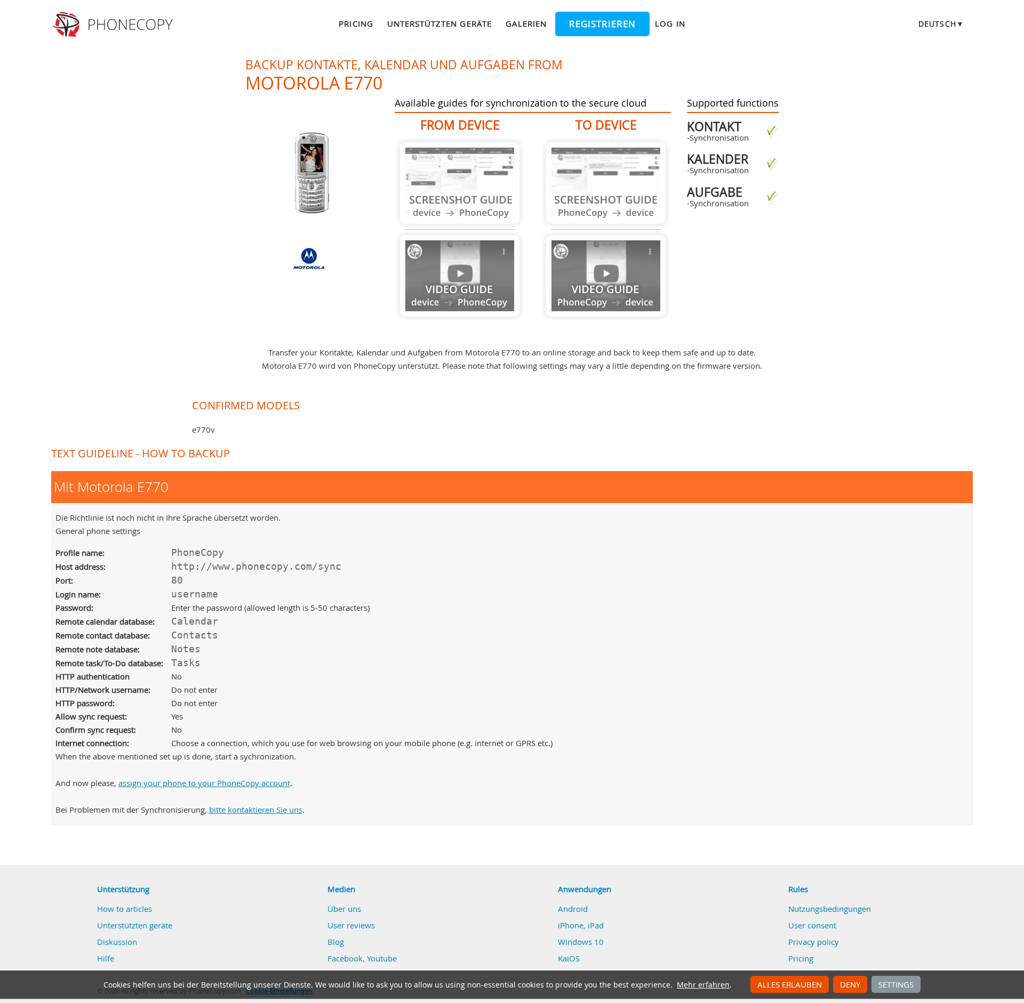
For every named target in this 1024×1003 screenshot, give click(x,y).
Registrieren (602, 24)
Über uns (344, 908)
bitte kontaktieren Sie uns (255, 809)
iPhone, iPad (581, 925)
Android (573, 908)
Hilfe (105, 958)
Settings (896, 984)
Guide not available (459, 183)
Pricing (356, 23)
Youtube (382, 958)
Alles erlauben (789, 984)
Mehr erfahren (703, 985)
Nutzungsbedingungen (829, 908)
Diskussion (117, 941)
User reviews (351, 925)
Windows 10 (581, 941)
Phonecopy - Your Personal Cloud (114, 25)
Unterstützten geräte (439, 23)
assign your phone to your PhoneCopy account (204, 783)
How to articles (124, 908)
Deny (850, 984)
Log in (670, 23)
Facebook (345, 958)
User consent (812, 925)
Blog (335, 941)
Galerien (526, 23)
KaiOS (569, 958)
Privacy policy (813, 941)
